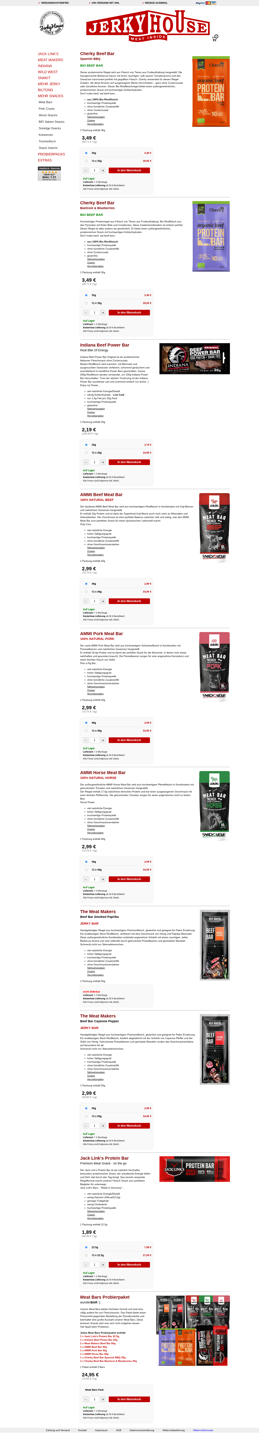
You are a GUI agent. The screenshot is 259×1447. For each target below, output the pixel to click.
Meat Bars (45, 102)
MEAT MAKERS (50, 60)
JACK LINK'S (48, 54)
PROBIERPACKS (51, 154)
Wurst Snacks (48, 115)
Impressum (101, 1430)
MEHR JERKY (49, 84)
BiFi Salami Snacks (51, 121)
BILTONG (45, 90)
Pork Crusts (47, 108)
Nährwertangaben (96, 117)
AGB (118, 1430)
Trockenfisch (47, 141)
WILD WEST (48, 72)
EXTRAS (45, 160)
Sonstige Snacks (50, 128)
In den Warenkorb (129, 170)
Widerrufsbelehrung (174, 1430)
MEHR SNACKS (50, 96)
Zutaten (91, 120)
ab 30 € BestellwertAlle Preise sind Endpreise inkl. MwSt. (104, 187)
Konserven (46, 135)
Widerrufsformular (203, 1430)
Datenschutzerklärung (142, 1430)
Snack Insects (48, 148)
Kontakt (82, 1430)
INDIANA (45, 66)
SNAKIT (44, 78)
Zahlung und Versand (58, 1430)
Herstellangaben (95, 124)
